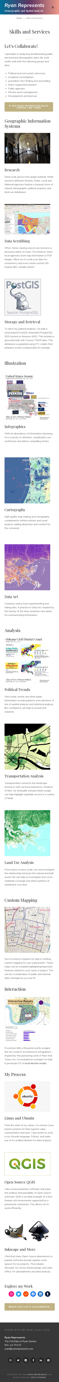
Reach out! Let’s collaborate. (30, 1307)
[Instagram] (10, 1360)
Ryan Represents (24, 5)
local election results (35, 1063)
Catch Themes (38, 1377)
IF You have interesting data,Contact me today (29, 107)
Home (19, 18)
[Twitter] (18, 1360)
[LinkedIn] (41, 1360)
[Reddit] (26, 1360)
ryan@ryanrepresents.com (19, 1348)
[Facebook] (33, 1360)
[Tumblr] (48, 1360)
